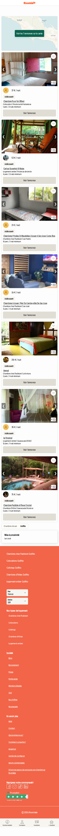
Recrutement (14, 665)
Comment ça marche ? (17, 742)
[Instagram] (14, 786)
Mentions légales (15, 686)
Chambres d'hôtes (16, 637)
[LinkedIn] (26, 786)
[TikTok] (20, 786)
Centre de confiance (17, 756)
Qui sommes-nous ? (16, 735)
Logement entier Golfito (17, 581)
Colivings (12, 630)
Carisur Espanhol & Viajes (13, 168)
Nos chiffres (13, 700)
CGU (10, 693)
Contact (12, 728)
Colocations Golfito (15, 561)
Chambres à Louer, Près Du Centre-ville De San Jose (25, 303)
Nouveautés (13, 707)
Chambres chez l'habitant (18, 616)
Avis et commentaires (17, 763)
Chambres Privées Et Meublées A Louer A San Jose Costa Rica (29, 236)
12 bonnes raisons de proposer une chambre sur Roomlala (27, 771)
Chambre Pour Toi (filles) (13, 101)
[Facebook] (9, 786)
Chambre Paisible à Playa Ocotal (17, 505)
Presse (11, 672)
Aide (10, 721)
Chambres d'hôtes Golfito (18, 574)
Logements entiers (16, 644)
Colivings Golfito (14, 568)
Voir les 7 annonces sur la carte (29, 33)
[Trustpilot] (17, 800)
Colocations (13, 623)
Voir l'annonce (29, 113)
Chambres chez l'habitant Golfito (21, 554)
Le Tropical (7, 438)
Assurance (12, 749)
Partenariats (13, 679)
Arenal (6, 370)
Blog (10, 658)
